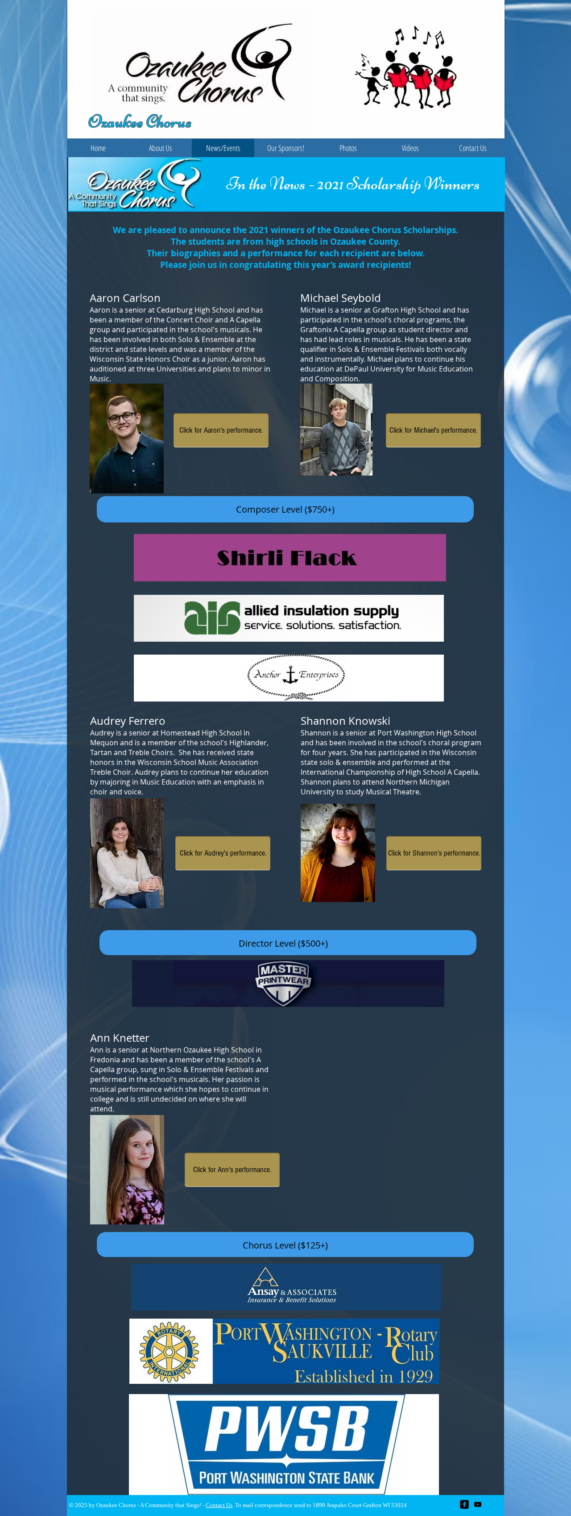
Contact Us (219, 1505)
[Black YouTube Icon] (477, 1504)
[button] (160, 148)
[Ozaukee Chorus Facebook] (464, 1504)
